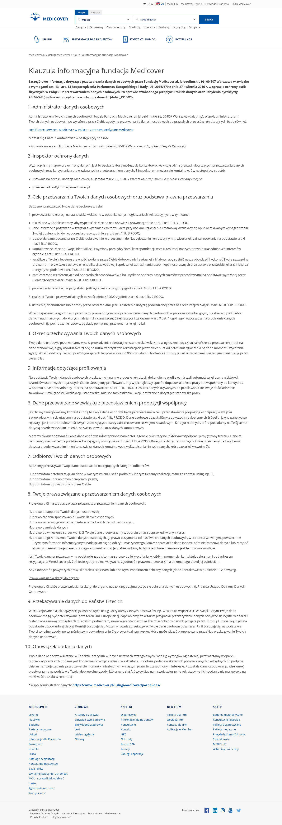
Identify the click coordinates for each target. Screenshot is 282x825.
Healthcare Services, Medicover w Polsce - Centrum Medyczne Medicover (81, 130)
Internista (149, 27)
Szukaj (209, 19)
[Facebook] (206, 810)
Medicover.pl (37, 55)
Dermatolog (96, 27)
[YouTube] (231, 810)
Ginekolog (135, 27)
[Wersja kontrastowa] (144, 3)
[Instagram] (223, 810)
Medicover (48, 16)
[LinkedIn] (215, 810)
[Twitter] (238, 810)
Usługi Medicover (59, 55)
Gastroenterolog (116, 27)
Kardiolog (164, 27)
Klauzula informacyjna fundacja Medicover (100, 55)
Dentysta (81, 27)
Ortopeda (194, 27)
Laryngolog (179, 27)
